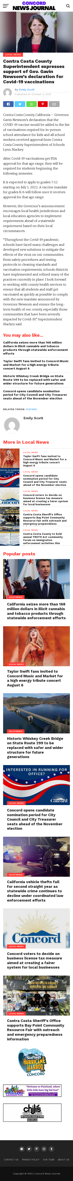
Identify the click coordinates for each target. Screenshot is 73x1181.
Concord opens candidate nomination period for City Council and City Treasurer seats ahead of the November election (35, 395)
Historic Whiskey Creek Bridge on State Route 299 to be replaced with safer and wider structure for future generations (34, 379)
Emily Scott (26, 89)
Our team (48, 1159)
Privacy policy (30, 1159)
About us (63, 1159)
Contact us (11, 1159)
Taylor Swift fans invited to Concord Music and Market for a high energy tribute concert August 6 (36, 364)
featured (31, 409)
